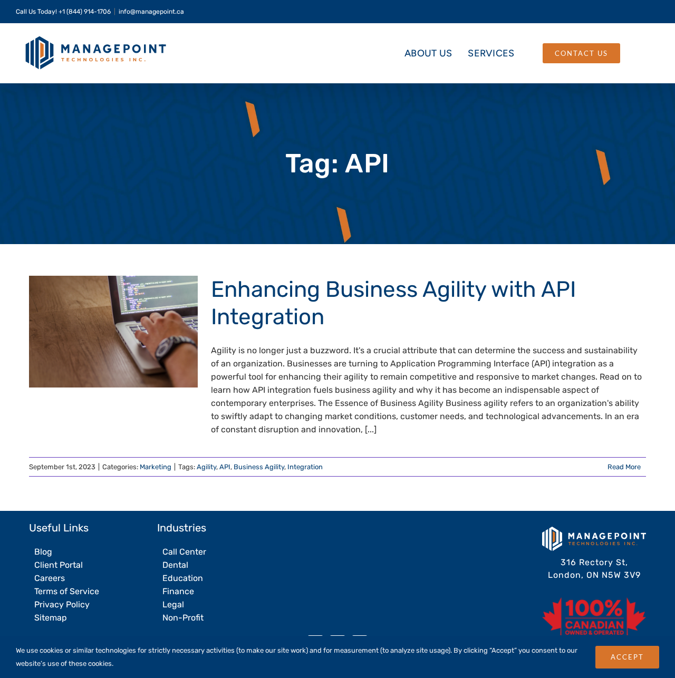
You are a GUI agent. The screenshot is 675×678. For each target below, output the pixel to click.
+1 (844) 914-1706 (85, 11)
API (224, 467)
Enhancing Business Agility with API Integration (96, 332)
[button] (638, 53)
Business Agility (259, 467)
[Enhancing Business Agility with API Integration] (113, 332)
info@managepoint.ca (151, 11)
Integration (305, 467)
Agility (206, 467)
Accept (627, 657)
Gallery (130, 332)
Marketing (155, 467)
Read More (624, 467)
